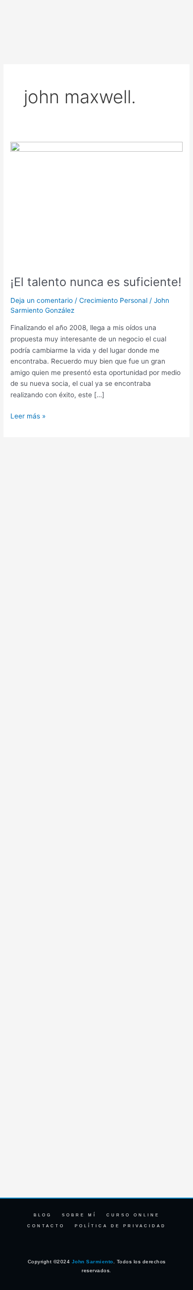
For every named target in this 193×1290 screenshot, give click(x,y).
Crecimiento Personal (113, 300)
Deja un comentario (41, 300)
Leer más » (28, 415)
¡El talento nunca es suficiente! (96, 282)
